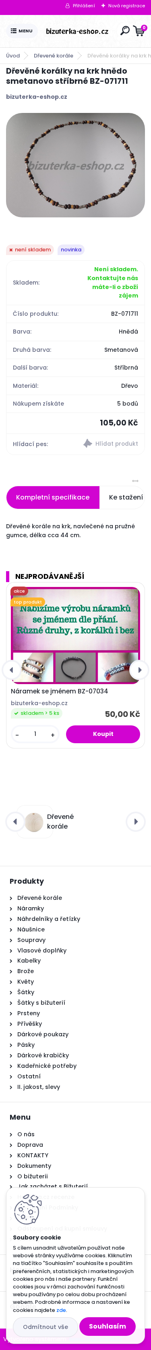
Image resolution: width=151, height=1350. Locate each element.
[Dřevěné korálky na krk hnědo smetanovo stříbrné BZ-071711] (75, 165)
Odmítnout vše (45, 1327)
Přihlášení (84, 5)
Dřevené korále (53, 56)
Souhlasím (107, 1326)
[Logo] (77, 31)
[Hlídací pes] (110, 444)
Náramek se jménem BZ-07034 (59, 691)
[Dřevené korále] (33, 822)
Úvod (13, 56)
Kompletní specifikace (52, 497)
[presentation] (12, 670)
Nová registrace (126, 5)
